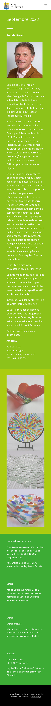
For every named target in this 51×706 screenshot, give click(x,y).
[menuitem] (45, 5)
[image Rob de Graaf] (26, 394)
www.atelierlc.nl (15, 268)
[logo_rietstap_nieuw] (21, 5)
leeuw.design (36, 697)
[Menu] (45, 5)
